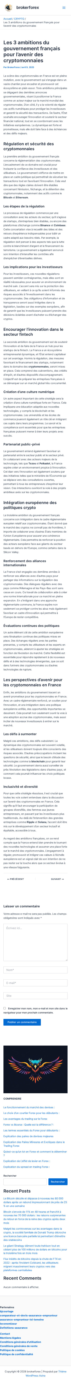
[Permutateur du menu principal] (64, 7)
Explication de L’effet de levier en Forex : (26, 1161)
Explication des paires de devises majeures (28, 1136)
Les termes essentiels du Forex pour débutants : (31, 1130)
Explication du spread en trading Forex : (26, 1166)
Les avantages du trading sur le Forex (25, 1118)
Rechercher (9, 1175)
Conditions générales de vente (19, 1346)
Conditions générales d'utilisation (20, 1342)
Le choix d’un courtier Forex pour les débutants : (31, 1113)
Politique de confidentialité (16, 1354)
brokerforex (27, 7)
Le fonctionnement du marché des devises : (29, 1107)
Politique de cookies (12, 1350)
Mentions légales (10, 1337)
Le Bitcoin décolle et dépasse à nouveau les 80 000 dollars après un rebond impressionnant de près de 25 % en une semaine (35, 1202)
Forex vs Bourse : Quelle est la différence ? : (28, 1124)
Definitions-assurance (14, 1327)
